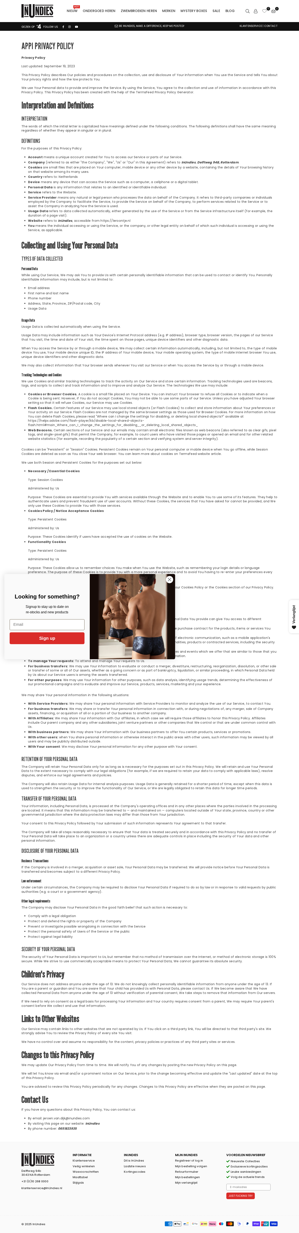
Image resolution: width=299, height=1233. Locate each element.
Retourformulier (186, 1172)
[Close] (77, 1194)
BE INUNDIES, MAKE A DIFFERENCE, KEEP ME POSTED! (151, 26)
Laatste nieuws (135, 1166)
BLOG (230, 11)
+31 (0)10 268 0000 (34, 1181)
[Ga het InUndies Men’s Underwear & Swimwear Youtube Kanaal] (76, 27)
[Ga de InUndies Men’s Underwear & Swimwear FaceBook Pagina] (63, 27)
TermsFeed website (194, 454)
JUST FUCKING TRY (241, 1196)
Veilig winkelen (84, 1166)
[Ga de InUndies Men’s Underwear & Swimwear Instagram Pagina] (69, 27)
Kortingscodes (135, 1172)
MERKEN (168, 11)
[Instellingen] (256, 11)
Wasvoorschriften (86, 1172)
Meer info (65, 1208)
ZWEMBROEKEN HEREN (139, 11)
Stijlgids (78, 1183)
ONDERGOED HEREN (99, 11)
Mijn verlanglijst (186, 1183)
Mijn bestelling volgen (191, 1166)
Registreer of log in (189, 1160)
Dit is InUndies (134, 1160)
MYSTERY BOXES (194, 11)
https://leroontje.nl (115, 221)
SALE (216, 11)
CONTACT (271, 26)
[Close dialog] (169, 579)
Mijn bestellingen (187, 1177)
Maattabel (80, 1177)
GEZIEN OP (28, 27)
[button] (273, 11)
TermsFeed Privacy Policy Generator (164, 92)
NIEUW (73, 10)
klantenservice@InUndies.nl (41, 1188)
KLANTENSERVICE (251, 26)
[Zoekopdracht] (248, 11)
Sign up (47, 638)
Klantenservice (84, 1160)
